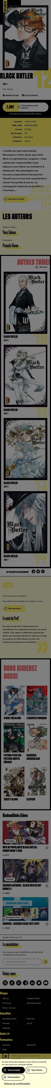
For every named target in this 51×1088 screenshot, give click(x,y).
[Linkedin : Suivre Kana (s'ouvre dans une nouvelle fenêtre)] (32, 984)
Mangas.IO (31, 1045)
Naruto (6, 998)
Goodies (6, 1023)
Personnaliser (14, 1077)
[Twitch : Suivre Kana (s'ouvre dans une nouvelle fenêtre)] (18, 984)
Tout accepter (14, 1070)
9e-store (6, 1045)
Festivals (6, 1028)
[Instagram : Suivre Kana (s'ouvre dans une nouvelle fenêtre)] (5, 984)
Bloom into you (9, 1008)
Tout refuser (36, 1070)
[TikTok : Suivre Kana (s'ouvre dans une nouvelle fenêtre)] (12, 984)
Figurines (31, 1019)
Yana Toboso (8, 89)
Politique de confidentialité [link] (17, 1084)
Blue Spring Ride (34, 1003)
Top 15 (29, 1023)
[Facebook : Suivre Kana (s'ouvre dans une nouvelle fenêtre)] (25, 984)
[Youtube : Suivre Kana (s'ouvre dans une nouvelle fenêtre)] (45, 984)
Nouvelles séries (9, 1019)
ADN (5, 1050)
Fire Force (7, 1003)
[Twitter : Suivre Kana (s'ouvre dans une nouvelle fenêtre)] (39, 984)
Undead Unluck (33, 998)
